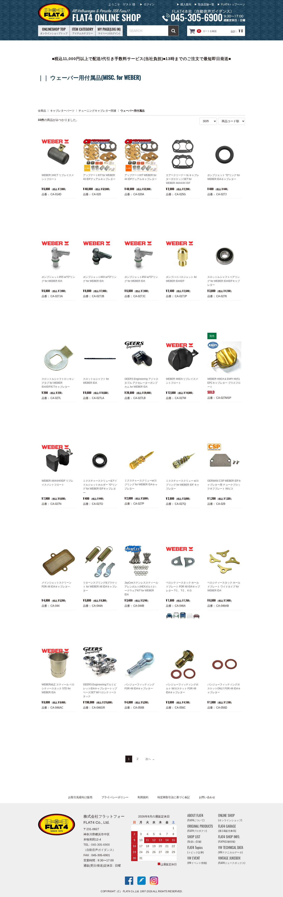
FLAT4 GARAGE (227, 828)
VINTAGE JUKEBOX (231, 860)
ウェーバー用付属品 (132, 110)
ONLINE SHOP (230, 817)
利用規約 (143, 797)
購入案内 (185, 4)
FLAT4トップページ (233, 4)
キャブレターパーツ (62, 110)
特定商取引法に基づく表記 (173, 797)
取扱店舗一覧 (206, 4)
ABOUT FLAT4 (195, 817)
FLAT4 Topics (195, 849)
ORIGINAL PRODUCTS (200, 828)
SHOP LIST (194, 839)
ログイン (149, 4)
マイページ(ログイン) (109, 31)
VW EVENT (197, 860)
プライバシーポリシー (115, 797)
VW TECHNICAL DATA (230, 849)
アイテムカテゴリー (82, 31)
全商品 (42, 110)
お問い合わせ (207, 797)
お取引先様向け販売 (80, 797)
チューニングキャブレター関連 (97, 110)
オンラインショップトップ (54, 31)
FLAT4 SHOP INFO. (229, 839)
